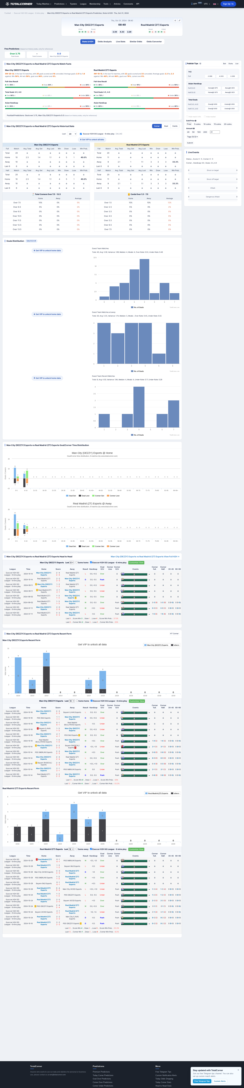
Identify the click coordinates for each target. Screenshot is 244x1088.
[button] (216, 4)
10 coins (207, 124)
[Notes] (179, 20)
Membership (95, 4)
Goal (166, 126)
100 (199, 132)
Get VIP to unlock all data (93, 139)
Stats (230, 63)
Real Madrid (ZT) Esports (155, 24)
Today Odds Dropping (164, 1079)
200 (205, 132)
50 (193, 132)
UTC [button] (206, 4)
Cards (174, 126)
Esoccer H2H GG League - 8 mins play (98, 134)
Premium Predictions (101, 1072)
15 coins (217, 124)
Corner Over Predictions (102, 1082)
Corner (157, 126)
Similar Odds (136, 41)
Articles (117, 4)
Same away (83, 849)
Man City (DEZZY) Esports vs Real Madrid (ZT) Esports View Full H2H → (145, 556)
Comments (128, 4)
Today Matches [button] (42, 4)
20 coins (228, 124)
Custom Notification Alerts (166, 1075)
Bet (224, 63)
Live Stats (120, 41)
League (83, 4)
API (137, 4)
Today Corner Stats (163, 1082)
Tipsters (73, 4)
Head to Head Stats (163, 1086)
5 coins (197, 124)
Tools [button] (106, 4)
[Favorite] (175, 20)
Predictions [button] (59, 4)
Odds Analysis (105, 41)
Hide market (211, 117)
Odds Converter (154, 41)
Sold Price (190, 121)
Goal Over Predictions (102, 1079)
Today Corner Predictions (103, 1075)
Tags (192, 137)
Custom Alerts (220, 1081)
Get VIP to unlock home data (48, 250)
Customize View (136, 562)
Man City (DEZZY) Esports (89, 24)
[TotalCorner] (20, 4)
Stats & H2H (87, 41)
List (236, 63)
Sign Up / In (228, 4)
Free (189, 124)
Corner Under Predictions (103, 1086)
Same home (83, 562)
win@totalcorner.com (58, 1075)
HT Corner (174, 633)
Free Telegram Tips (163, 1072)
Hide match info (194, 117)
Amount (189, 128)
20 (188, 132)
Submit (190, 143)
